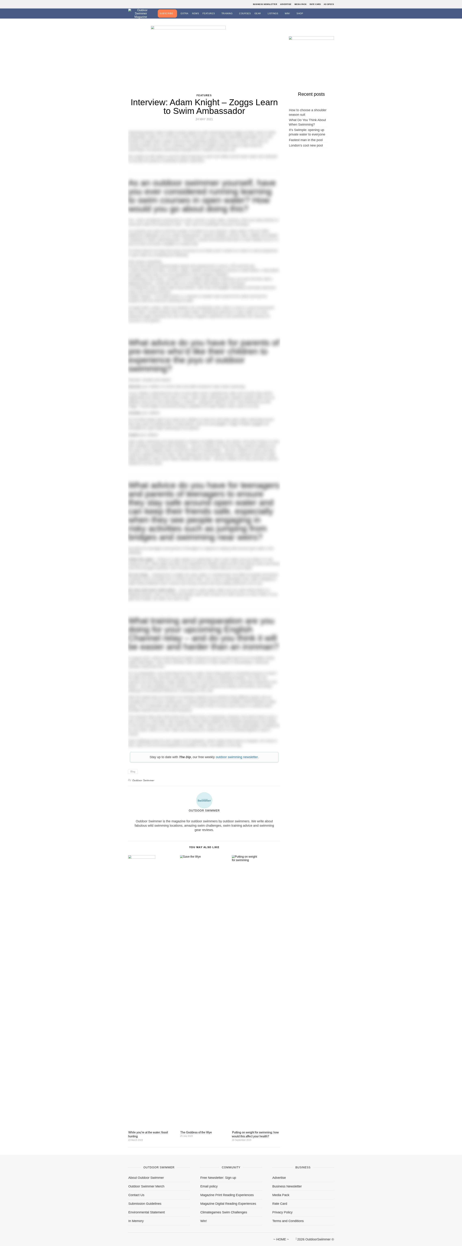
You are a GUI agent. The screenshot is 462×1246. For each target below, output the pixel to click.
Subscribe (166, 13)
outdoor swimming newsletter (237, 757)
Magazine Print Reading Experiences (227, 1195)
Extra (184, 13)
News (195, 13)
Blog (132, 771)
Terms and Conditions (288, 1221)
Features (208, 13)
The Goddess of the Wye (196, 1132)
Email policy (209, 1186)
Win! (287, 13)
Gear (257, 13)
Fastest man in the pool (306, 140)
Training (227, 13)
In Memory (136, 1221)
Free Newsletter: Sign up (218, 1178)
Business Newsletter (265, 4)
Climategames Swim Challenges (223, 1212)
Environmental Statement (146, 1212)
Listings (273, 13)
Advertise (285, 4)
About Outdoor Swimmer (146, 1178)
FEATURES (204, 95)
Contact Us (136, 1195)
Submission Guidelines (144, 1203)
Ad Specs (329, 4)
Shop (300, 13)
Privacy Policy (282, 1212)
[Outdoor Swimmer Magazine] (140, 13)
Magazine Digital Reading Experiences (228, 1203)
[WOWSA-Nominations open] (311, 55)
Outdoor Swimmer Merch (146, 1186)
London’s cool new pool (306, 145)
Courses (245, 13)
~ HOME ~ (281, 1239)
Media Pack (301, 4)
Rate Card (315, 4)
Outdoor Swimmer (143, 780)
